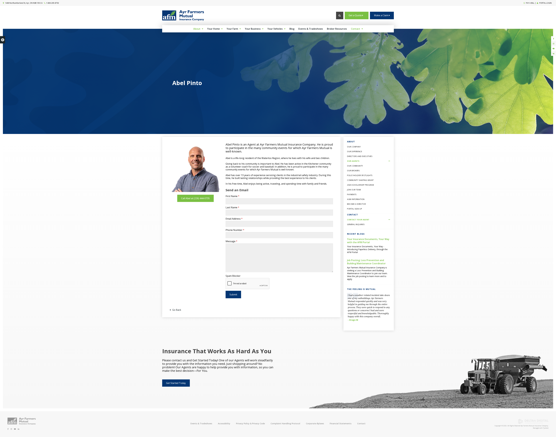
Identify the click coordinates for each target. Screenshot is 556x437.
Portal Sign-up (354, 209)
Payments (351, 194)
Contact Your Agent (358, 219)
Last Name (232, 207)
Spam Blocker (233, 275)
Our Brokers (353, 170)
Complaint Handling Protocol (285, 423)
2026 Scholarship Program (360, 185)
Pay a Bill (529, 3)
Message (231, 241)
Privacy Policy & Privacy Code (250, 423)
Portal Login (545, 3)
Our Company (354, 147)
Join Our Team (354, 189)
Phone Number (235, 230)
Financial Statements (340, 423)
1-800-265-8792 (52, 3)
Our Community (355, 166)
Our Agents (353, 161)
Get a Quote (355, 15)
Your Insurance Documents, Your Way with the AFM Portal (368, 241)
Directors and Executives (359, 156)
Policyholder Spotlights (359, 175)
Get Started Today (176, 383)
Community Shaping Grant (360, 180)
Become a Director (356, 204)
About (196, 28)
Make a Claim (381, 15)
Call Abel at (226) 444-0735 (195, 198)
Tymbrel (545, 428)
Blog (291, 28)
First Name (232, 196)
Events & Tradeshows (310, 28)
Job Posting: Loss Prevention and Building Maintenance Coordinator (366, 262)
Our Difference (354, 151)
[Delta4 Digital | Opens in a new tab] (533, 423)
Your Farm (232, 28)
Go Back (176, 309)
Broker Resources (337, 28)
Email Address (234, 218)
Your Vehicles (275, 28)
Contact (355, 28)
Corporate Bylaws (315, 423)
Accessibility (224, 423)
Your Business (253, 28)
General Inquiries (355, 224)
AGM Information (356, 199)
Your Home (213, 28)
